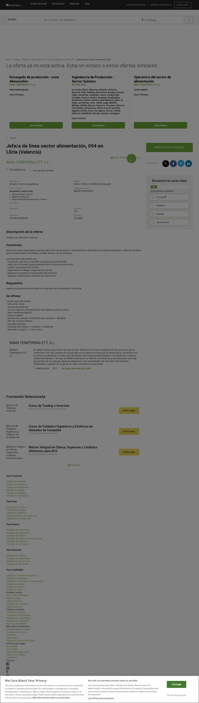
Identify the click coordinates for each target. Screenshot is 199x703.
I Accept (176, 684)
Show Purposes (176, 695)
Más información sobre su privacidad (50, 697)
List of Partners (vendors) (101, 698)
